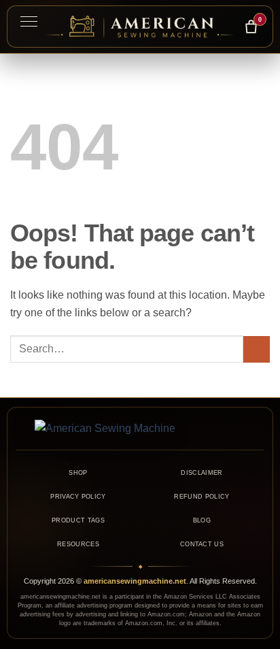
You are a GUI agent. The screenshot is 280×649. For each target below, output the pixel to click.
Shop (78, 472)
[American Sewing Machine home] (140, 428)
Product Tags (78, 520)
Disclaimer (201, 472)
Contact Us (202, 544)
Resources (78, 544)
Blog (202, 520)
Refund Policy (201, 496)
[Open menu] (28, 21)
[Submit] (256, 349)
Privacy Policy (77, 496)
